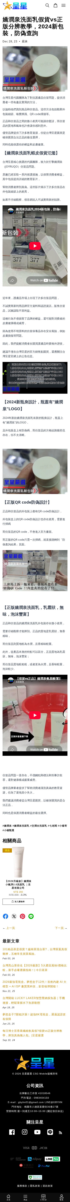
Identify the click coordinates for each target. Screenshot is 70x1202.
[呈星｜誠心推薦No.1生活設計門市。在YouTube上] (37, 1135)
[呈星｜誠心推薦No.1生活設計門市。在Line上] (50, 1135)
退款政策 (48, 1186)
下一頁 (59, 928)
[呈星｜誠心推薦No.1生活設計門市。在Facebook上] (12, 1135)
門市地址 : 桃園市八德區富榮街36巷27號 (35, 1107)
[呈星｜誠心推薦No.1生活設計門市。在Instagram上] (24, 1135)
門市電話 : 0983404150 (35, 1098)
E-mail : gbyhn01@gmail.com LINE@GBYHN (35, 1102)
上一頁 (10, 928)
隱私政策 (35, 1186)
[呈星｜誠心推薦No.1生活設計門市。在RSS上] (61, 1133)
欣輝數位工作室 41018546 (35, 1093)
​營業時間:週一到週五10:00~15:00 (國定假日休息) (35, 1111)
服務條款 (22, 1186)
